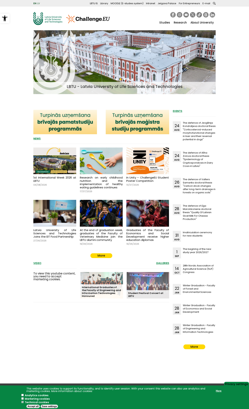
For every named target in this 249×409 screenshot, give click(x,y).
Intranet (150, 3)
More (101, 255)
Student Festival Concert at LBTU (145, 294)
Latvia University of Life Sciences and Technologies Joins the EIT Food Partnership (54, 233)
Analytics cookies (36, 395)
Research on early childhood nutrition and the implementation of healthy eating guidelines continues (101, 182)
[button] (4, 18)
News (37, 138)
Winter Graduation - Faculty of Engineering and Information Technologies (199, 328)
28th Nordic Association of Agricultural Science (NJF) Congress (198, 269)
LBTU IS (94, 3)
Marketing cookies (37, 399)
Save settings (49, 406)
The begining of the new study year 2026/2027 (197, 250)
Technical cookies (37, 402)
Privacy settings (236, 383)
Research (180, 22)
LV (38, 3)
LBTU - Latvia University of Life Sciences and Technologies (124, 86)
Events (177, 111)
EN (34, 3)
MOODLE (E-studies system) (127, 3)
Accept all (33, 406)
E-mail (206, 3)
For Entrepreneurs (189, 3)
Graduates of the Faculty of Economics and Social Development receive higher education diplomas (147, 235)
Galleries (162, 263)
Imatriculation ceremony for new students (197, 234)
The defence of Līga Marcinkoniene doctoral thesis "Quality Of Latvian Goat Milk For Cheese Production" (197, 212)
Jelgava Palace (167, 3)
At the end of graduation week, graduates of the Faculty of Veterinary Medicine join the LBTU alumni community (101, 235)
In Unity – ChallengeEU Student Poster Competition (147, 179)
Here (218, 390)
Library (104, 3)
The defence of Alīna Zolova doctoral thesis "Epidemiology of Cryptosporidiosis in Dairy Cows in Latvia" (198, 159)
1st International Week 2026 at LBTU (54, 179)
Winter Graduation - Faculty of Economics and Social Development (199, 309)
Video (37, 263)
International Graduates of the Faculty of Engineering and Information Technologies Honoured (101, 292)
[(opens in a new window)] (173, 15)
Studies (164, 22)
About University (202, 22)
